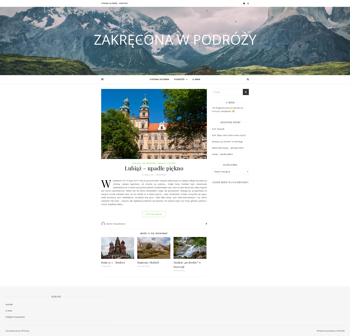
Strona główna (109, 3)
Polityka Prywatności (15, 317)
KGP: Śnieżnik (218, 129)
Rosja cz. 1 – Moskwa (113, 262)
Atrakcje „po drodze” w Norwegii (227, 141)
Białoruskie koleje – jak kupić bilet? (228, 147)
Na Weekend (149, 163)
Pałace (162, 163)
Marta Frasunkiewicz (116, 223)
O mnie (196, 79)
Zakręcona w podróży (175, 39)
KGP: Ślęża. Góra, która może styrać (229, 135)
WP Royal (25, 331)
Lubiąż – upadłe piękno (154, 168)
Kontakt (123, 3)
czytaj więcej (154, 214)
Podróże (179, 79)
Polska (171, 163)
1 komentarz (160, 174)
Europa (136, 163)
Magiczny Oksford (148, 262)
